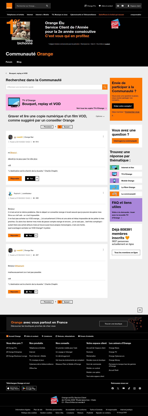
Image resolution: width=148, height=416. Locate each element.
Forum (9, 62)
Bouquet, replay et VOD (18, 73)
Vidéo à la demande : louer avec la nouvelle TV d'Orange (123, 215)
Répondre (15, 178)
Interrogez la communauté (125, 141)
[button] (103, 136)
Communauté (29, 54)
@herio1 (13, 152)
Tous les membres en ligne (126, 252)
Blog (19, 62)
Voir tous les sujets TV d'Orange (90, 108)
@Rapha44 (19, 266)
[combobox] (54, 87)
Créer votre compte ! (123, 106)
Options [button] (99, 116)
